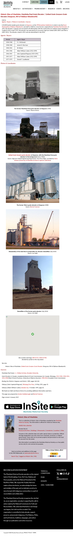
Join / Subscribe (47, 485)
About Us (16, 9)
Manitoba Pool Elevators (60, 27)
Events (58, 9)
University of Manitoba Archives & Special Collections (34, 160)
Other (62, 430)
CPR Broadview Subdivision (44, 25)
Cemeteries (49, 430)
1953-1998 (5, 378)
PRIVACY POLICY (28, 532)
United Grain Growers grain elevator (19, 155)
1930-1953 (66, 376)
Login (67, 2)
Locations (56, 430)
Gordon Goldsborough (24, 394)
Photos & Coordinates (18, 22)
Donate (44, 2)
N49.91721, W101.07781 (39, 358)
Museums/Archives (24, 430)
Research (51, 9)
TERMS (34, 532)
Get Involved (27, 9)
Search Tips (14, 456)
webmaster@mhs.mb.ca (31, 453)
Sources (28, 22)
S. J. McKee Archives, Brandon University (26, 373)
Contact (25, 2)
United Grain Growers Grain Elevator (31, 366)
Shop (51, 2)
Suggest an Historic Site (26, 456)
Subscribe (35, 2)
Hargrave (11, 17)
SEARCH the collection (25, 425)
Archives (66, 9)
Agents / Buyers (6, 22)
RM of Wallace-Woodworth (26, 17)
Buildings (33, 430)
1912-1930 (59, 376)
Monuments (41, 430)
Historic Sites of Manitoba (10, 14)
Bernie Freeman (35, 207)
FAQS (43, 477)
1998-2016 (44, 378)
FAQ (35, 456)
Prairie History (39, 9)
